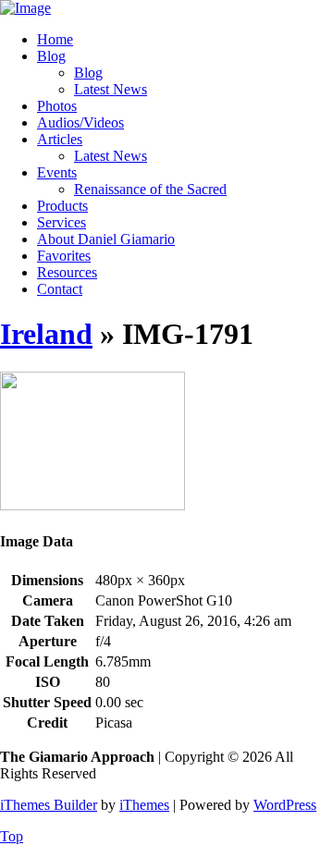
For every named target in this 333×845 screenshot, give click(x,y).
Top (11, 836)
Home (55, 39)
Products (62, 206)
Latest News (110, 89)
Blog (51, 56)
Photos (57, 106)
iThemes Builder (48, 805)
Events (57, 172)
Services (61, 222)
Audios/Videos (80, 122)
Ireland (46, 333)
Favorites (64, 255)
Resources (67, 272)
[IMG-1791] (92, 505)
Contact (59, 289)
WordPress (284, 805)
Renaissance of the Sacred (150, 189)
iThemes (144, 805)
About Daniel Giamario (106, 239)
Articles (59, 139)
